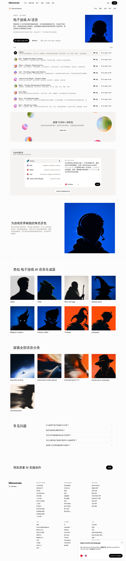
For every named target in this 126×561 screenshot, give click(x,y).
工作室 (38, 503)
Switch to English (115, 556)
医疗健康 (66, 498)
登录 (108, 3)
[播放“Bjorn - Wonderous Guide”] (63, 106)
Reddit (66, 545)
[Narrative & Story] (22, 368)
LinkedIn (67, 527)
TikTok (66, 537)
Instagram (67, 540)
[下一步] (60, 184)
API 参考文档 (95, 485)
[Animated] (103, 320)
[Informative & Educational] (49, 368)
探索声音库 (63, 130)
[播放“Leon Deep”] (63, 92)
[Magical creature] (22, 320)
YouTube (67, 532)
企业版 (38, 542)
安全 (93, 530)
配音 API (94, 493)
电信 (65, 493)
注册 (114, 3)
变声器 (38, 490)
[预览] (59, 161)
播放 (96, 53)
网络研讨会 (39, 537)
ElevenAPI (94, 482)
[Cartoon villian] (49, 320)
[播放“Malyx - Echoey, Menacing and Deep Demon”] (63, 86)
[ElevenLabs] (14, 2)
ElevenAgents (68, 482)
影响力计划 (39, 530)
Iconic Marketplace (42, 527)
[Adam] (22, 289)
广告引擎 (39, 516)
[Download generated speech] (78, 184)
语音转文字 (39, 488)
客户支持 (66, 508)
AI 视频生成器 (40, 514)
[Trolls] (49, 289)
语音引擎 (94, 490)
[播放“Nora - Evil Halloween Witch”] (63, 99)
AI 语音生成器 (40, 508)
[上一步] (57, 184)
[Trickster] (76, 320)
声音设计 (39, 506)
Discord (66, 535)
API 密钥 (94, 506)
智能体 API (95, 488)
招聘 (93, 527)
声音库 (15, 15)
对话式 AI (67, 488)
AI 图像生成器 (40, 511)
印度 (37, 548)
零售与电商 (67, 503)
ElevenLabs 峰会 (97, 535)
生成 (97, 184)
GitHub (66, 530)
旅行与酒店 (67, 506)
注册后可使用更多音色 (63, 191)
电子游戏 (23, 15)
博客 (37, 524)
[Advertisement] (22, 398)
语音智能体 (67, 485)
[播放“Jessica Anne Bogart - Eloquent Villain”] (63, 79)
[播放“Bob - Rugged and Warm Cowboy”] (63, 59)
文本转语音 (39, 485)
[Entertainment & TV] (76, 368)
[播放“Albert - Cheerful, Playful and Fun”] (63, 66)
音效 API (94, 501)
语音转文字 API (96, 498)
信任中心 (39, 545)
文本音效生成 (40, 493)
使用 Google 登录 (22, 40)
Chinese (13, 486)
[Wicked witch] (103, 289)
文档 (37, 540)
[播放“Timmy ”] (63, 53)
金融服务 (66, 496)
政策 (93, 537)
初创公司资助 (40, 532)
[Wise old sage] (76, 289)
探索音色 (34, 40)
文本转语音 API (96, 496)
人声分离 (39, 498)
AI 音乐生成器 (40, 501)
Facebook (67, 542)
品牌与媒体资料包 (97, 532)
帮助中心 (39, 535)
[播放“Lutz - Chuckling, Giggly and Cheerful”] (63, 72)
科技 (65, 501)
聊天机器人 (67, 511)
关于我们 (94, 524)
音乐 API (94, 503)
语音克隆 (39, 496)
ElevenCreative (40, 482)
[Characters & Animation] (103, 368)
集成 (65, 490)
